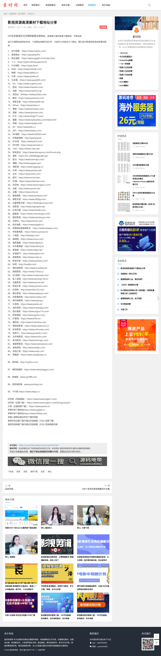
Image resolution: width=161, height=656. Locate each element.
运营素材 (92, 5)
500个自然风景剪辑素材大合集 (96, 489)
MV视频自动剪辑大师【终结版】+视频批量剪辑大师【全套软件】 (137, 292)
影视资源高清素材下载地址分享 (32, 22)
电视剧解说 (51, 5)
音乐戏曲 (106, 5)
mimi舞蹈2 (124, 85)
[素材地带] (10, 7)
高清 (42, 471)
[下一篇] (158, 298)
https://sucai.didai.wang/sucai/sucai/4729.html (39, 445)
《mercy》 (123, 53)
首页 (25, 5)
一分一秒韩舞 (124, 64)
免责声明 (41, 650)
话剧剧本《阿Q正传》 (129, 273)
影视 (18, 471)
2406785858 (102, 643)
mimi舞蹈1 (124, 82)
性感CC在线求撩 (125, 67)
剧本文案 (66, 5)
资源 (25, 471)
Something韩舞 (126, 60)
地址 (49, 471)
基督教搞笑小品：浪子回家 (131, 298)
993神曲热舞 (126, 304)
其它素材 (21, 13)
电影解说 (35, 5)
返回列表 (9, 489)
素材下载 (33, 471)
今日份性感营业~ (126, 56)
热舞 (121, 78)
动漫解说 (80, 5)
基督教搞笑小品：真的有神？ (132, 279)
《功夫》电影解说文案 (129, 284)
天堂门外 (124, 309)
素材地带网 (14, 650)
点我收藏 (103, 27)
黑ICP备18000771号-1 (27, 650)
